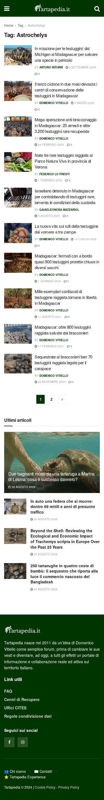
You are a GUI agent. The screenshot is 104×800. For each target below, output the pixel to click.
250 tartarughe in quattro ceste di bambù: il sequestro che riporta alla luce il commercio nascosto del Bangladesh (64, 574)
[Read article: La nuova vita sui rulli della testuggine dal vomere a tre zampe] (18, 233)
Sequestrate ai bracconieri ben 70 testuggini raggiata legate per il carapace (63, 362)
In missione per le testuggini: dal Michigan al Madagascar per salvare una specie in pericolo (66, 54)
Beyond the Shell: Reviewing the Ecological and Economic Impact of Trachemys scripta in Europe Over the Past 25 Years (65, 539)
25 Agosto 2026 (45, 589)
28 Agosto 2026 (23, 487)
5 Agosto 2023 (48, 216)
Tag (20, 25)
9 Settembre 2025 (82, 67)
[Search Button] (97, 8)
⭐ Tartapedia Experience (24, 776)
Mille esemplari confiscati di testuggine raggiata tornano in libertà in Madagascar (66, 297)
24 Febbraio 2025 (50, 145)
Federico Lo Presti (54, 174)
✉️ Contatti (43, 771)
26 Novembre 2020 (51, 382)
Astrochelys (36, 25)
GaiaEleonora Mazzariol (59, 210)
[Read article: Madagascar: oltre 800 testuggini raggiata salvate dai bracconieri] (18, 334)
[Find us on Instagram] (22, 742)
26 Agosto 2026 (45, 519)
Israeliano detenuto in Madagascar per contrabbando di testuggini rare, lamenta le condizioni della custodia (65, 196)
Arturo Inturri (51, 67)
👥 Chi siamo (15, 771)
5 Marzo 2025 (83, 103)
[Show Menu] (6, 8)
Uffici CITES (15, 707)
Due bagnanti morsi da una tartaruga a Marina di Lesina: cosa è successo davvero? (51, 476)
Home (8, 25)
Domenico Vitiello (53, 103)
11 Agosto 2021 (49, 317)
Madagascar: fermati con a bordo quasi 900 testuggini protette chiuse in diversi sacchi (67, 261)
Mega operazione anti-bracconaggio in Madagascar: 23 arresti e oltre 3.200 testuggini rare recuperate (66, 125)
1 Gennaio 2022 (49, 281)
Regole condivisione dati (28, 716)
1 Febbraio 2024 (49, 180)
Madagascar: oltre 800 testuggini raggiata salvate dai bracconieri (63, 330)
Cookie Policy (45, 787)
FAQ (8, 691)
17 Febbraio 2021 (50, 346)
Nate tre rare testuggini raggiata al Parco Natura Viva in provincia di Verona (63, 161)
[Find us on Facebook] (9, 742)
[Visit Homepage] (52, 8)
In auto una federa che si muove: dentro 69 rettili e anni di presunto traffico (63, 506)
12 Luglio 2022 (85, 239)
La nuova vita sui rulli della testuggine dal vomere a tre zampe (66, 229)
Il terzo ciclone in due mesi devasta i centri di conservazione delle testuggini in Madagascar (66, 89)
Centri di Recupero (22, 699)
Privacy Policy (68, 787)
